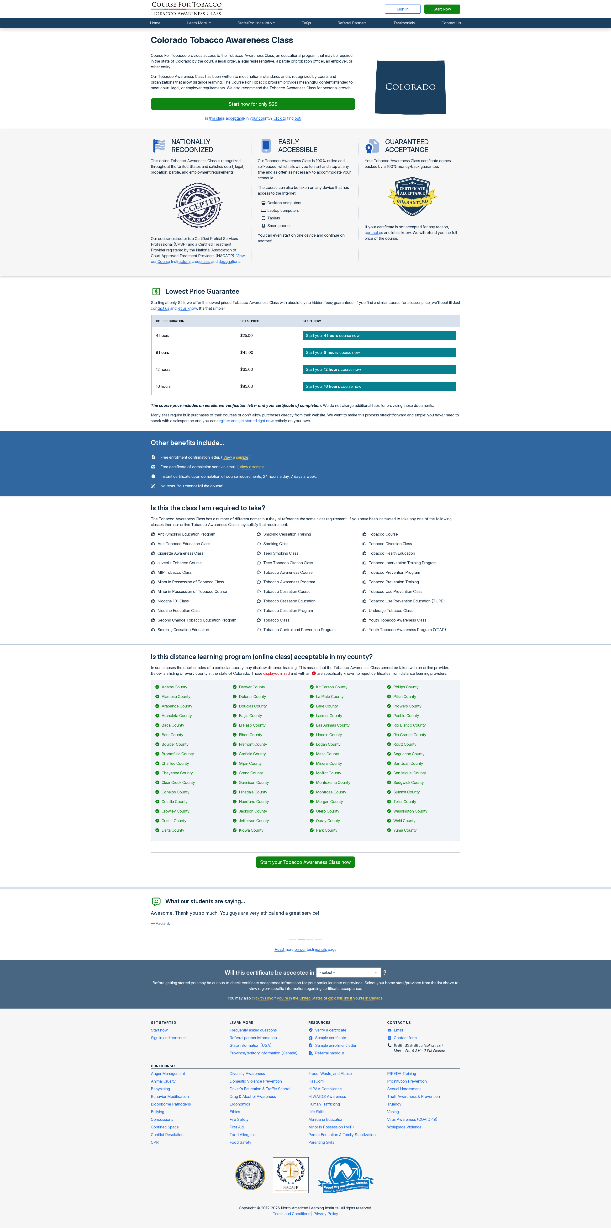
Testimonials (404, 23)
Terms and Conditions (292, 1213)
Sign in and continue (168, 1037)
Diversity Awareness (247, 1073)
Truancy (394, 1104)
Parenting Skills (321, 1142)
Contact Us (451, 23)
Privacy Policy (325, 1213)
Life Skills (316, 1111)
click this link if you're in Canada (355, 998)
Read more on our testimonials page (306, 949)
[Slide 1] (301, 940)
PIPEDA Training (401, 1073)
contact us (374, 232)
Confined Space (165, 1127)
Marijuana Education (325, 1119)
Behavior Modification (170, 1096)
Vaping (393, 1111)
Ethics (235, 1111)
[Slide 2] (309, 940)
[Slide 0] (292, 940)
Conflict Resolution (167, 1134)
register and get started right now (245, 420)
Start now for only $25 (253, 104)
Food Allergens (243, 1134)
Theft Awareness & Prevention (413, 1096)
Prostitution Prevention (407, 1081)
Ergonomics (240, 1104)
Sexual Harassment (404, 1088)
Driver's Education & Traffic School (260, 1088)
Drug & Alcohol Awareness (253, 1096)
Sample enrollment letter (335, 1045)
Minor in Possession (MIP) (331, 1127)
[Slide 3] (318, 940)
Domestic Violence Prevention (256, 1081)
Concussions (162, 1119)
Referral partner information (253, 1037)
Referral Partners (352, 23)
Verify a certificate (330, 1030)
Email (398, 1030)
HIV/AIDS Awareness (327, 1096)
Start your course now (333, 335)
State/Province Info (254, 23)
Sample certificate (330, 1037)
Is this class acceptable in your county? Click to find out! (253, 118)
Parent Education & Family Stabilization (342, 1134)
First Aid (237, 1127)
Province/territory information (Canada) (264, 1053)
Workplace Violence (404, 1127)
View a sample (235, 457)
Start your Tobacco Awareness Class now (305, 862)
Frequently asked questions (253, 1030)
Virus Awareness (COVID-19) (412, 1119)
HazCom (316, 1081)
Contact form (405, 1037)
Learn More (197, 23)
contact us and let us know (174, 308)
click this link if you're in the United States (287, 998)
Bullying (157, 1111)
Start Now (442, 9)
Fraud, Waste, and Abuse (330, 1073)
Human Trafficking (324, 1104)
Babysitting (160, 1088)
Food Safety (240, 1142)
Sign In (403, 9)
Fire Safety (239, 1119)
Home (155, 23)
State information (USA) (251, 1045)
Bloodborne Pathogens (171, 1104)
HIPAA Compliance (325, 1088)
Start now (159, 1030)
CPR (155, 1142)
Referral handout (329, 1053)
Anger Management (168, 1073)
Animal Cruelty (163, 1081)
